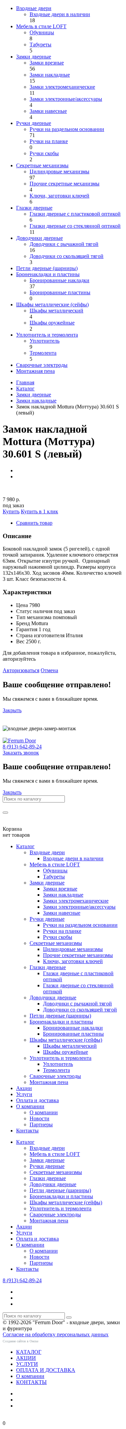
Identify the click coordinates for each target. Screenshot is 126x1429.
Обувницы (42, 32)
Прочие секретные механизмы (64, 183)
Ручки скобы (44, 153)
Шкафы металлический (56, 310)
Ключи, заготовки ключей (59, 196)
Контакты (27, 1130)
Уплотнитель (44, 341)
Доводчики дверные (39, 238)
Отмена (49, 670)
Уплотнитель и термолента (47, 335)
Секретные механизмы (42, 165)
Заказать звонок (21, 752)
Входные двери (33, 8)
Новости (39, 1118)
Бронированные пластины (60, 292)
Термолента (43, 353)
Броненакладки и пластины (48, 274)
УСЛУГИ (27, 1364)
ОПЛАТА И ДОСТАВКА (45, 1370)
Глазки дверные (34, 208)
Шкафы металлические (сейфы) (52, 304)
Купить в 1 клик (39, 511)
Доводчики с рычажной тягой (64, 244)
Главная (25, 382)
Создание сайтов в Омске (20, 1341)
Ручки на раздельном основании (67, 129)
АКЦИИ (26, 1358)
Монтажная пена (35, 371)
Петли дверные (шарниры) (47, 268)
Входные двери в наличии (60, 14)
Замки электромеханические (62, 87)
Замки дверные (33, 56)
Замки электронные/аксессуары (66, 99)
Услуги (24, 1094)
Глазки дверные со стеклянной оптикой (75, 226)
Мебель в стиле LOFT (41, 26)
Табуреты (40, 44)
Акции (24, 1088)
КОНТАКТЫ (31, 1382)
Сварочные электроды (42, 365)
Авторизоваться (21, 670)
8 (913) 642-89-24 (22, 746)
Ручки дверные (33, 123)
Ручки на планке (49, 141)
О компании (30, 1106)
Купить (11, 511)
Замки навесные (48, 111)
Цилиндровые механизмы (59, 171)
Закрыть (12, 710)
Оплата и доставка (37, 1100)
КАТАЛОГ (28, 1352)
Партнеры (41, 1124)
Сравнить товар (34, 523)
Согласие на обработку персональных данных (56, 1334)
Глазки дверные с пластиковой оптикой (75, 214)
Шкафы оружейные (52, 323)
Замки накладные (50, 75)
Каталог (25, 388)
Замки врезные (47, 63)
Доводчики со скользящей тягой (66, 256)
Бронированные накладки (59, 280)
